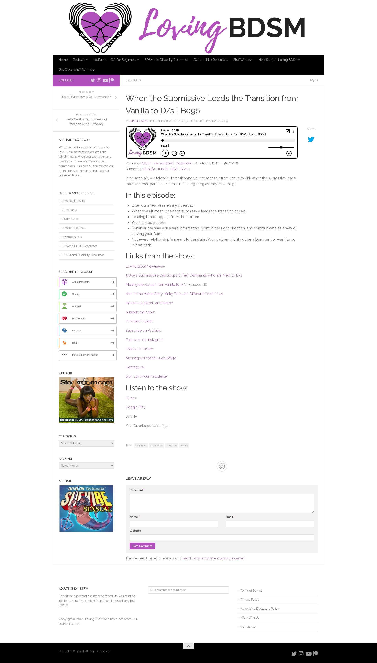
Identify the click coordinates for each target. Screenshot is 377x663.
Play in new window (157, 163)
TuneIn (162, 169)
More (185, 169)
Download (184, 163)
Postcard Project (139, 321)
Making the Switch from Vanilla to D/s (156, 284)
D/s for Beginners (123, 60)
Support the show (140, 312)
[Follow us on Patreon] (111, 80)
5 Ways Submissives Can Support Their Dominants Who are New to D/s (184, 275)
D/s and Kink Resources (211, 60)
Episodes (133, 80)
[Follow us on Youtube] (105, 80)
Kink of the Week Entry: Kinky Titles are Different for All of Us (174, 294)
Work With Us (250, 617)
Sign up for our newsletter (147, 376)
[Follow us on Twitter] (92, 80)
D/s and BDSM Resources (79, 246)
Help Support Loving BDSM (278, 60)
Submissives (70, 219)
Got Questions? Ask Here (76, 69)
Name (134, 517)
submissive (156, 445)
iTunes (131, 398)
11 (316, 80)
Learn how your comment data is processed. (213, 558)
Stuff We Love (243, 60)
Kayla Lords (139, 121)
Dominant (141, 445)
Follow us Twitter (139, 349)
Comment (137, 490)
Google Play (135, 407)
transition (171, 445)
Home (63, 60)
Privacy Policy (250, 599)
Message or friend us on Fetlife (151, 358)
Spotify (149, 169)
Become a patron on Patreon (149, 303)
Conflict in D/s (72, 237)
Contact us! (135, 367)
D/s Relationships (74, 201)
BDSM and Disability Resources (166, 60)
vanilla (184, 445)
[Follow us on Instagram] (99, 80)
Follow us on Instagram (144, 340)
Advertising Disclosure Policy (260, 608)
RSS (174, 169)
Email (230, 517)
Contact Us (248, 626)
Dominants (69, 210)
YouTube (99, 60)
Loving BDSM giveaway (145, 266)
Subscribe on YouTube (143, 330)
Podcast (79, 60)
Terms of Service (251, 590)
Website (135, 530)
